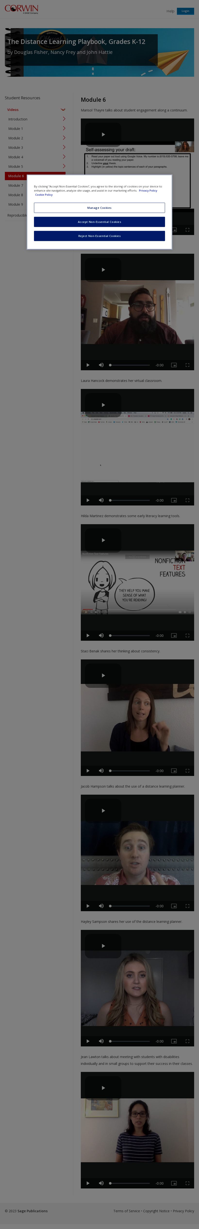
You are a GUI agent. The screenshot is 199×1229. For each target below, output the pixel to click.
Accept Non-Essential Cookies (99, 222)
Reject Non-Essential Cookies (99, 236)
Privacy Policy (148, 190)
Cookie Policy (44, 194)
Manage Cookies (99, 208)
